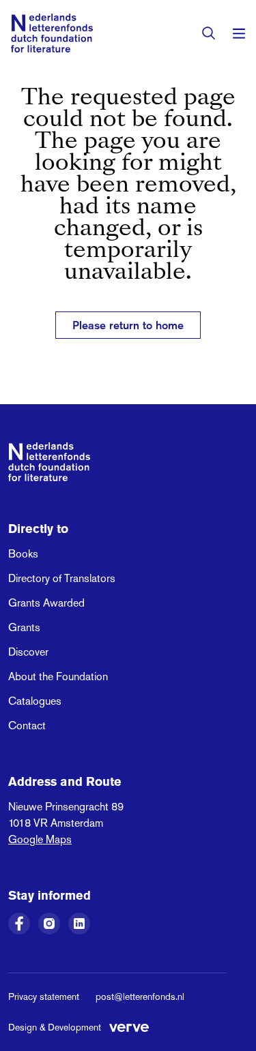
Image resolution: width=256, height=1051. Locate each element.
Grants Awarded (46, 603)
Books (23, 554)
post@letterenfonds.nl (140, 996)
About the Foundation (58, 676)
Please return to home (128, 325)
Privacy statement (43, 996)
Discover (28, 652)
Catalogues (34, 701)
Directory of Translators (61, 578)
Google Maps (40, 839)
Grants (24, 627)
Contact (27, 725)
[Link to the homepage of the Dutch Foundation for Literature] (52, 33)
